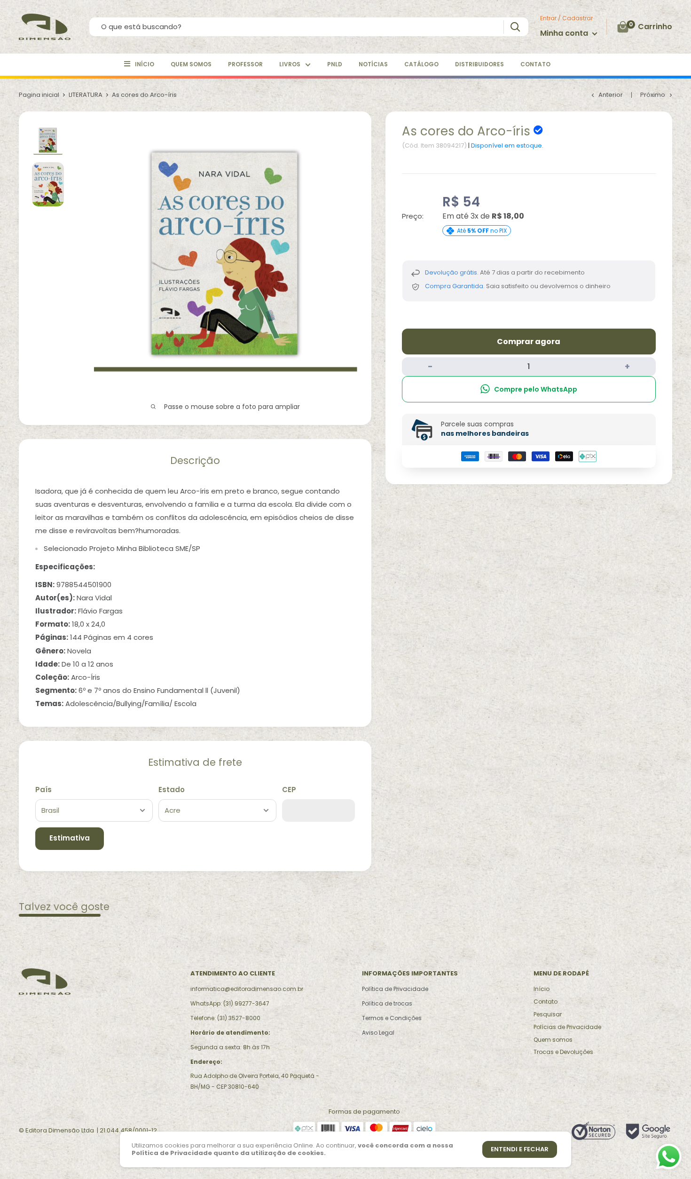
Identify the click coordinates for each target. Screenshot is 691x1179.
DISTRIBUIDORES (479, 64)
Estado (171, 789)
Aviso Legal (378, 1033)
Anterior (610, 94)
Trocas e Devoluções (563, 1052)
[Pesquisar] (514, 27)
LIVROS (289, 64)
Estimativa (69, 838)
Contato (546, 1002)
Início (542, 989)
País (43, 789)
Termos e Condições (392, 1018)
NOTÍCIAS (373, 64)
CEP (289, 789)
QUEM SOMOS (191, 64)
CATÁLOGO (421, 64)
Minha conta (565, 33)
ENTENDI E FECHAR (520, 1149)
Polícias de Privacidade (567, 1027)
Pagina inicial (39, 94)
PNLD (334, 64)
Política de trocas (387, 1003)
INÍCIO (144, 64)
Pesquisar (548, 1014)
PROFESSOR (245, 64)
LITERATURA (85, 94)
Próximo (652, 94)
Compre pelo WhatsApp (535, 388)
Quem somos (553, 1040)
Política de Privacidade (395, 989)
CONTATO (535, 64)
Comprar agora (528, 341)
